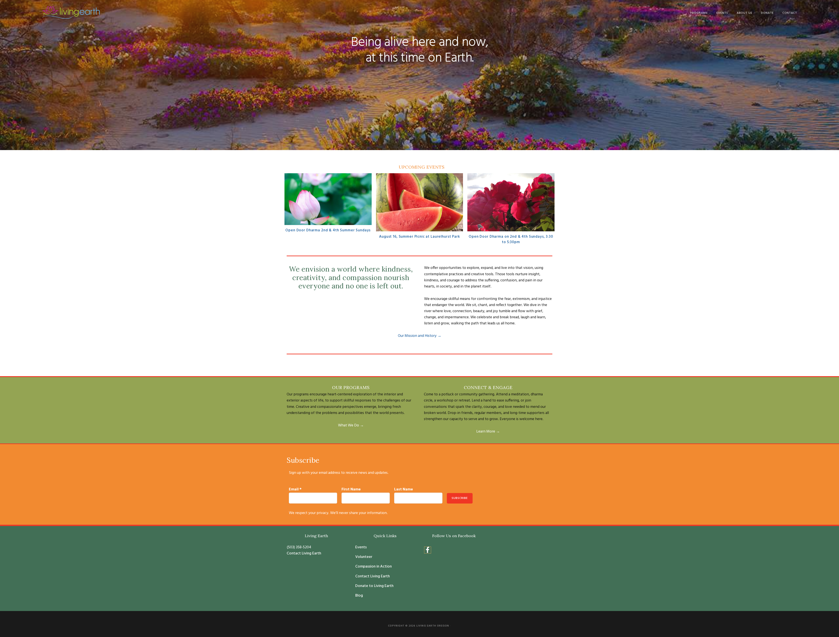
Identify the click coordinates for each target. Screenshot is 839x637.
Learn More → (488, 432)
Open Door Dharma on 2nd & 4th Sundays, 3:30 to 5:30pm (511, 239)
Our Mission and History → (419, 336)
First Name (351, 489)
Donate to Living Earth (374, 586)
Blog (359, 596)
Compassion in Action (373, 567)
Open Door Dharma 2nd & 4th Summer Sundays (328, 230)
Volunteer (363, 557)
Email (295, 489)
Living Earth (71, 12)
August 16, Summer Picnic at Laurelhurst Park (419, 237)
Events (361, 547)
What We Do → (351, 425)
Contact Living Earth (304, 553)
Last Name (403, 489)
